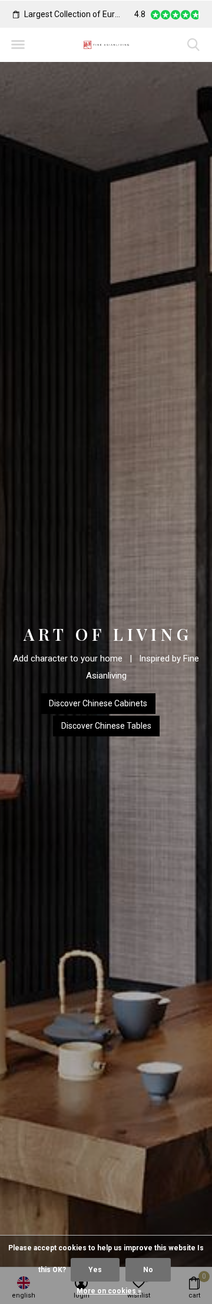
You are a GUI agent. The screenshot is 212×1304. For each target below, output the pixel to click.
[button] (17, 45)
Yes (95, 1270)
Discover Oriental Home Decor (106, 726)
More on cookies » (109, 1291)
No (148, 1270)
